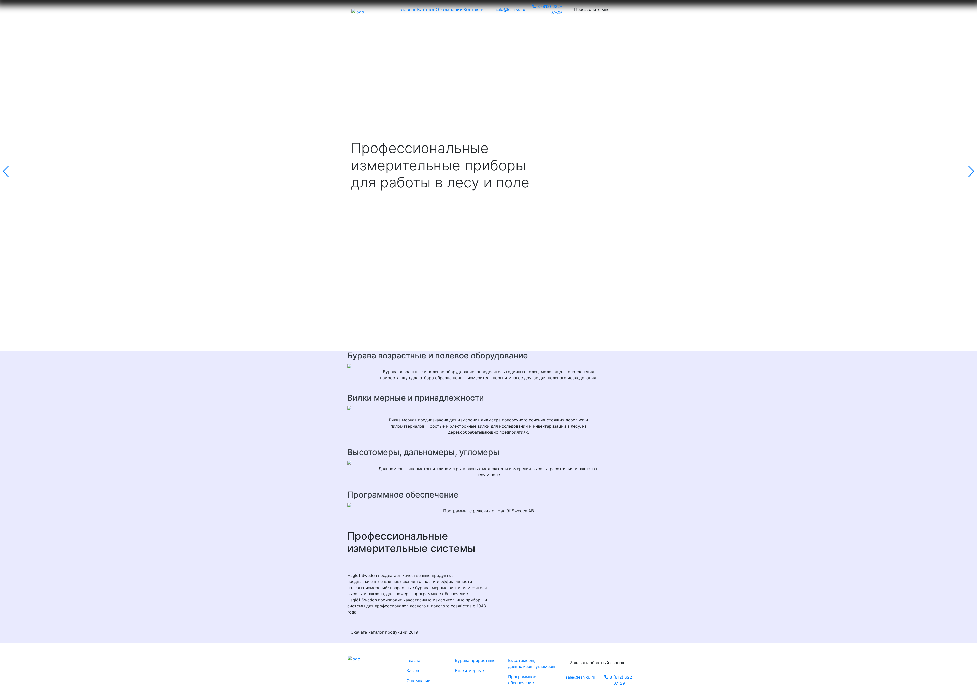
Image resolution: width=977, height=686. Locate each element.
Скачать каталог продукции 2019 (384, 632)
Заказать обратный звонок (597, 662)
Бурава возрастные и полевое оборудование (437, 355)
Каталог (414, 670)
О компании (419, 680)
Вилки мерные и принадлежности (415, 398)
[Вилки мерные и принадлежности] (488, 408)
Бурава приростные (475, 660)
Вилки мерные (469, 670)
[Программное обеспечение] (488, 505)
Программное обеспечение (402, 495)
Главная (415, 660)
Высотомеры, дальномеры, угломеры (423, 452)
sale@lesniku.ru (580, 677)
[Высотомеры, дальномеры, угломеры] (488, 462)
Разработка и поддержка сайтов (371, 664)
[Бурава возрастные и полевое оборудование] (488, 365)
